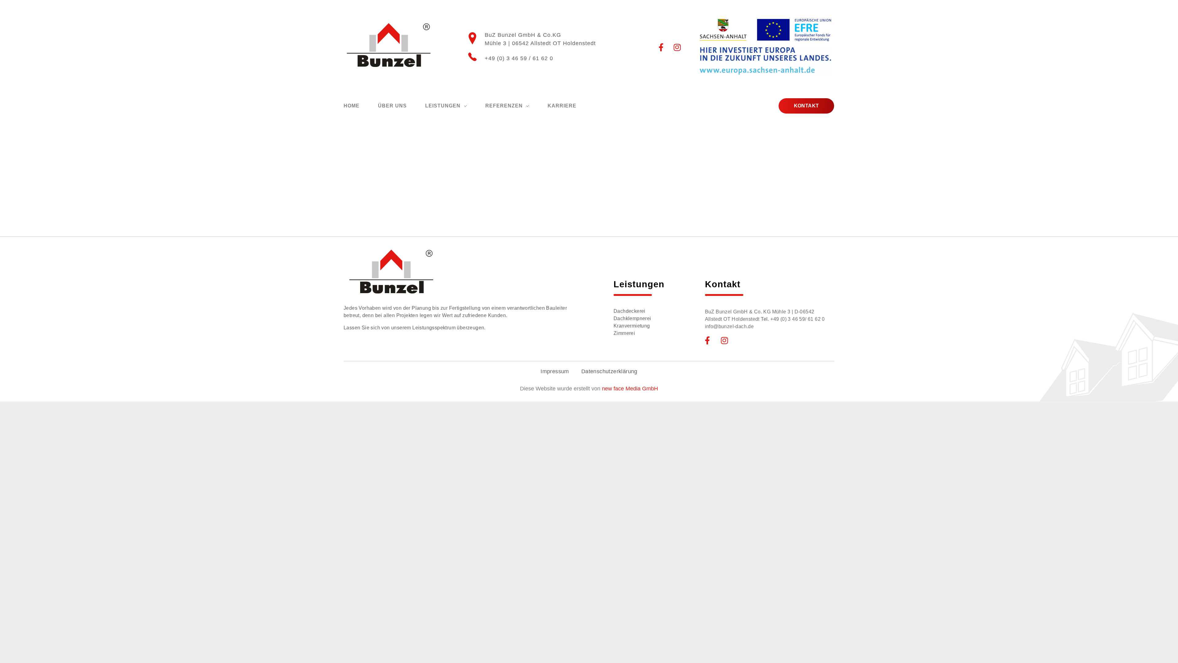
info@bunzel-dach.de (729, 326)
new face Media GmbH (630, 389)
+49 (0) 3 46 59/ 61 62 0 (797, 319)
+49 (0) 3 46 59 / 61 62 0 (519, 58)
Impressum (555, 371)
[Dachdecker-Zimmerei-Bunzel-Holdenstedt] (389, 45)
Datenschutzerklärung (609, 371)
